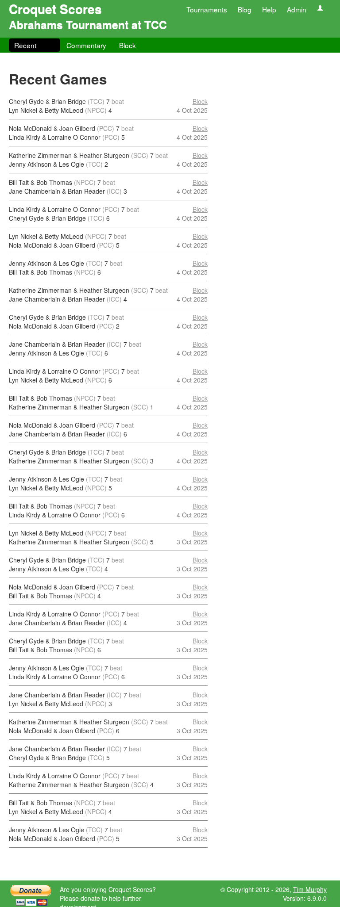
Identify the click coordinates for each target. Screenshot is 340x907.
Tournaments (206, 9)
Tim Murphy (310, 889)
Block (127, 45)
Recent (25, 45)
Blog (244, 9)
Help (269, 9)
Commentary (86, 45)
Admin (296, 9)
